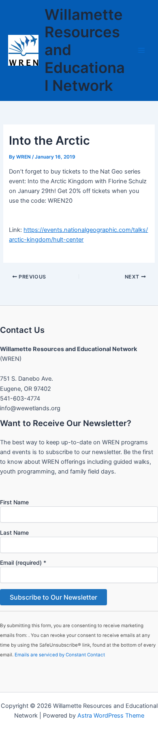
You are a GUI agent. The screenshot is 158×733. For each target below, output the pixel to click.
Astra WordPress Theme (110, 715)
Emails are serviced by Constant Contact (60, 655)
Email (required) (23, 562)
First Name (14, 502)
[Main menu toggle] (141, 50)
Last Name (14, 532)
